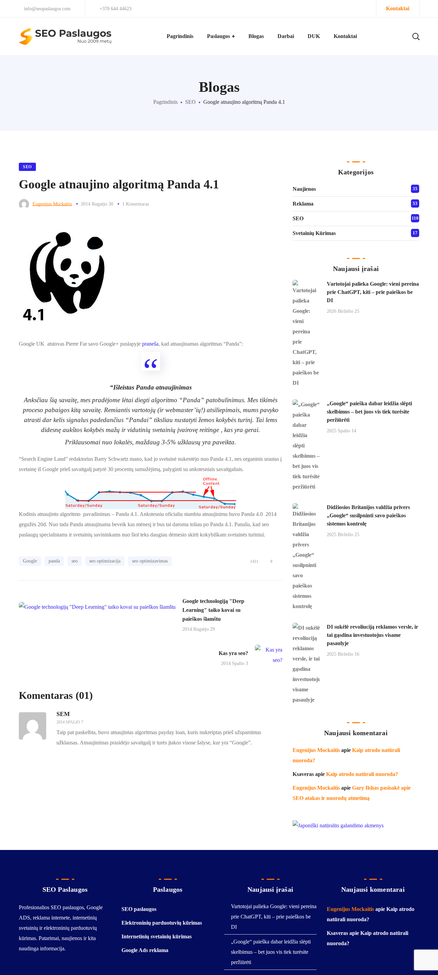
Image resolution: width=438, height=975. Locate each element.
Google (30, 561)
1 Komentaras (135, 204)
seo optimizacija (104, 561)
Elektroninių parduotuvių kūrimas (161, 923)
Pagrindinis (165, 102)
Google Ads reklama (144, 950)
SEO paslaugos (138, 909)
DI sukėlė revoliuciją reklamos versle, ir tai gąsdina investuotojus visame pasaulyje (372, 635)
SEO (190, 102)
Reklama (303, 204)
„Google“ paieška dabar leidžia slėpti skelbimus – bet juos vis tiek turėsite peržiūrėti (369, 411)
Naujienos (304, 189)
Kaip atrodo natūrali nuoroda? (362, 774)
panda (54, 561)
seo (75, 561)
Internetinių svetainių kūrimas (156, 936)
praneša (150, 344)
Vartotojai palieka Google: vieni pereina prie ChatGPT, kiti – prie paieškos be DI (373, 292)
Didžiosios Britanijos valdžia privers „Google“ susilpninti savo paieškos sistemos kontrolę (368, 515)
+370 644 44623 (115, 8)
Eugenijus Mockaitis (52, 204)
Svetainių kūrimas (314, 233)
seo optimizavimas (150, 561)
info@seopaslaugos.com (46, 8)
